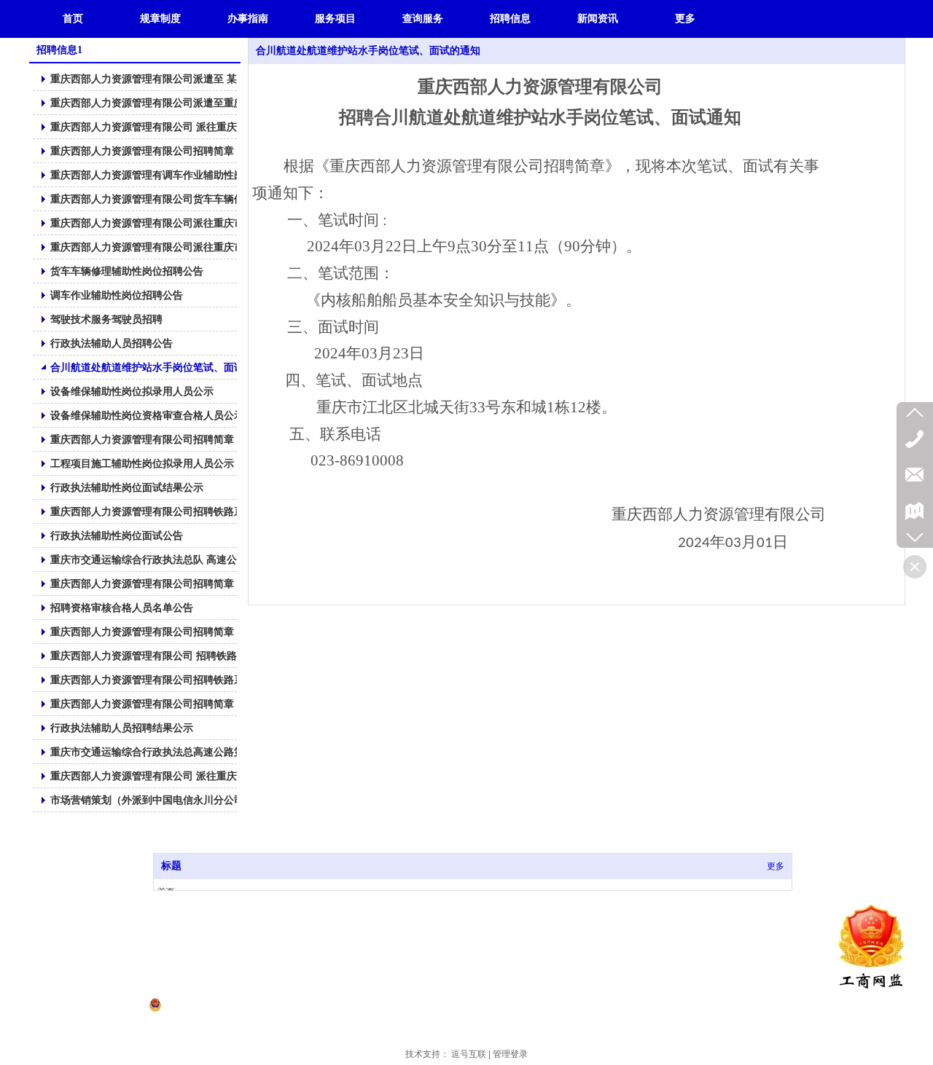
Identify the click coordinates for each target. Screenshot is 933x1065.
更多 (775, 866)
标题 (171, 865)
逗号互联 (468, 1054)
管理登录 (510, 1054)
